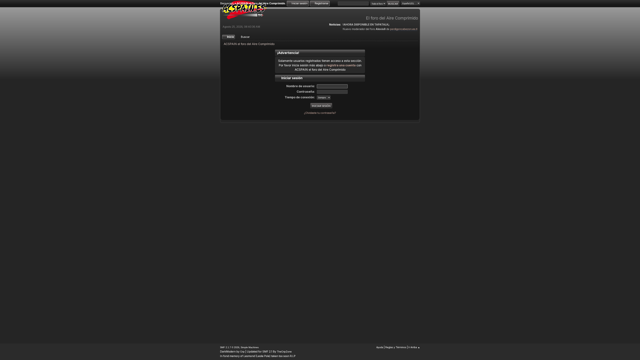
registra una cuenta (341, 65)
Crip (242, 351)
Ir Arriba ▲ (414, 347)
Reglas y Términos (395, 347)
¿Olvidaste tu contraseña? (320, 112)
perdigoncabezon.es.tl (403, 29)
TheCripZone (284, 351)
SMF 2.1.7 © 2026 (229, 347)
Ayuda (379, 347)
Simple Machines (250, 347)
